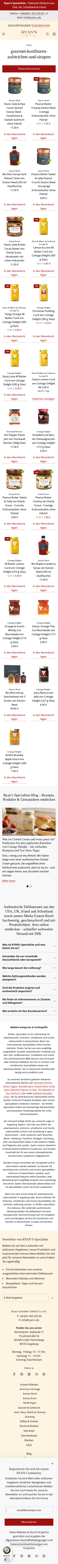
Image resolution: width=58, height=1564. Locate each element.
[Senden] (52, 1297)
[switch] (7, 1559)
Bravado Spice (26, 1086)
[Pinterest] (29, 1374)
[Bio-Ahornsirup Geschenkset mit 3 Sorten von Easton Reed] (14, 674)
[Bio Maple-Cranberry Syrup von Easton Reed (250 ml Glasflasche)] (43, 545)
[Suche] (47, 34)
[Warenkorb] (54, 34)
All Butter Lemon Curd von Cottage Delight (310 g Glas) (14, 567)
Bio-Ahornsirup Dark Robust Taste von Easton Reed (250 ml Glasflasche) (14, 180)
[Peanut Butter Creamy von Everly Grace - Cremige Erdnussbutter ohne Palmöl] (43, 479)
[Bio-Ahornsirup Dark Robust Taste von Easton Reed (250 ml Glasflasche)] (14, 156)
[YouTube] (36, 1374)
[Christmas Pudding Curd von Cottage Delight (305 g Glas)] (43, 293)
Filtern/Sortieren (29, 68)
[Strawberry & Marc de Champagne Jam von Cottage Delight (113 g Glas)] (43, 417)
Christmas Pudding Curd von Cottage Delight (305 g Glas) (43, 315)
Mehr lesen (8, 881)
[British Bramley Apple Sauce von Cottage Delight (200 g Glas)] (14, 737)
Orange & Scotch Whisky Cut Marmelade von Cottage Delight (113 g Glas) (14, 634)
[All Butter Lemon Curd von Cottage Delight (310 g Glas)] (14, 545)
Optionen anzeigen (43, 399)
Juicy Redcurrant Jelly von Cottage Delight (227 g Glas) (43, 696)
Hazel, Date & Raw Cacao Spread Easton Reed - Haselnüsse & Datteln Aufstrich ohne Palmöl (14, 113)
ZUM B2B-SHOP (41, 25)
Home (29, 45)
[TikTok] (44, 1374)
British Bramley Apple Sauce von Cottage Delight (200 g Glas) (14, 761)
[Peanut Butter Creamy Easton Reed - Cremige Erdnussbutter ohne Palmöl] (43, 85)
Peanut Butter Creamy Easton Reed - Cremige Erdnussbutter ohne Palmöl (43, 111)
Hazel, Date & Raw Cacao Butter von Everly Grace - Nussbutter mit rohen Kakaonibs (14, 252)
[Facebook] (14, 1374)
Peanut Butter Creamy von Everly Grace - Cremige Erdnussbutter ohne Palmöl (43, 505)
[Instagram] (21, 1374)
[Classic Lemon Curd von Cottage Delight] (43, 358)
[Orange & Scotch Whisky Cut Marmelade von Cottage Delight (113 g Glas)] (14, 608)
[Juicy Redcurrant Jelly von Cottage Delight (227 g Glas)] (43, 674)
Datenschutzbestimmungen (26, 1544)
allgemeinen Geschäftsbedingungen (26, 1540)
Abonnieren (29, 1522)
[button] (27, 886)
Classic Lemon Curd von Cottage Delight (43, 381)
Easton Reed (41, 1086)
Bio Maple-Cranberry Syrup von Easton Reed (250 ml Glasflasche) (43, 569)
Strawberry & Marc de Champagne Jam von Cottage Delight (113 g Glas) (43, 441)
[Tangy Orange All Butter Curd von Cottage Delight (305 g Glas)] (14, 293)
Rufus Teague (10, 1086)
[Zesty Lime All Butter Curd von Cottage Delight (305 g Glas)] (14, 358)
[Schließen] (52, 1463)
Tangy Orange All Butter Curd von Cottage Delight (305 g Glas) (14, 320)
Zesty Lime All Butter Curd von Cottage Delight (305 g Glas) (14, 380)
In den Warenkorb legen (14, 136)
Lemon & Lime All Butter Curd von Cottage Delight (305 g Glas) (43, 253)
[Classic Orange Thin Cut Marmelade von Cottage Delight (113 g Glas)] (43, 608)
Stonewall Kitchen (43, 1082)
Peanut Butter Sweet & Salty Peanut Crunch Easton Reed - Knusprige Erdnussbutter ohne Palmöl (43, 184)
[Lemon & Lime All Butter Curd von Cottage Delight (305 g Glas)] (43, 226)
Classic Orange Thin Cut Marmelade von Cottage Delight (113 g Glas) (43, 632)
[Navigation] (3, 34)
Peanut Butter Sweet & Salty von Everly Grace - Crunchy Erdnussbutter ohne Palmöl (14, 505)
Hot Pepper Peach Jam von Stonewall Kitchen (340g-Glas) (14, 439)
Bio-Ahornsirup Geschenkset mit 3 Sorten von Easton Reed (14, 698)
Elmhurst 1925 (18, 1093)
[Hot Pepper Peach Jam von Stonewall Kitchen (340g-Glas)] (14, 417)
